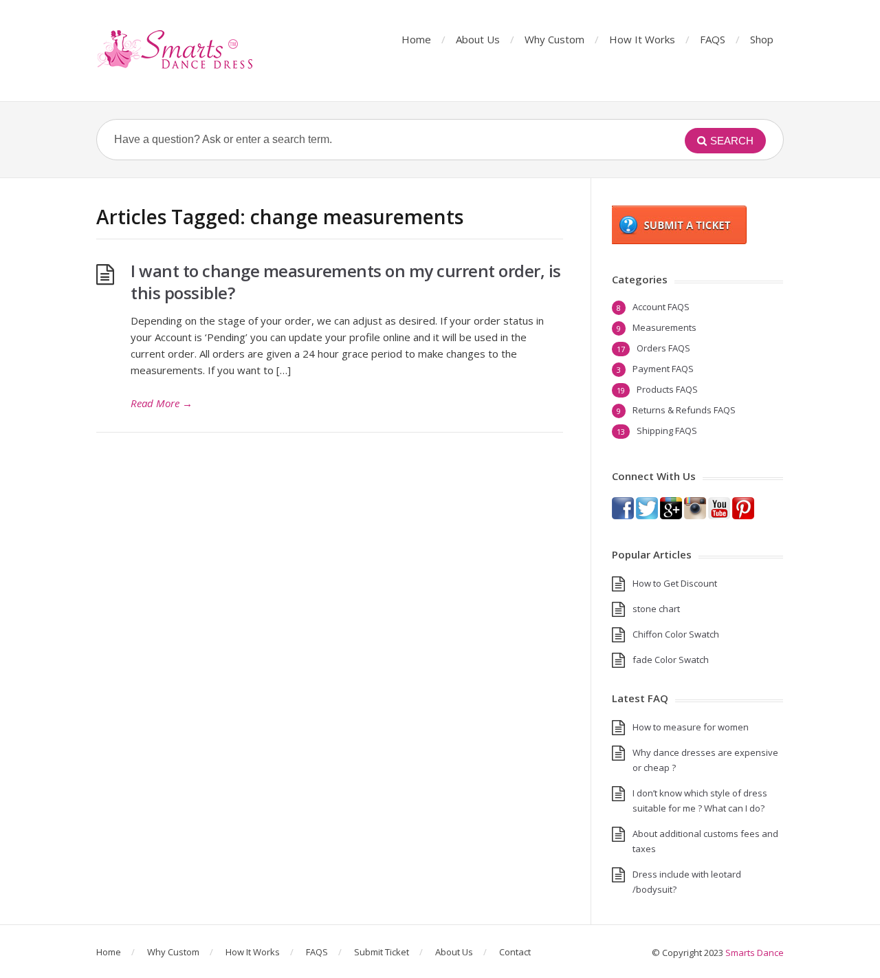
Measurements (664, 327)
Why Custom (554, 39)
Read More (161, 403)
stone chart (656, 608)
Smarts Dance (754, 952)
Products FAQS (667, 389)
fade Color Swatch (670, 659)
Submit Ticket (381, 952)
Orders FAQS (663, 348)
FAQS (712, 39)
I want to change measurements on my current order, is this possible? (346, 281)
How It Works (642, 39)
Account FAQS (661, 307)
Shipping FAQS (667, 430)
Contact (515, 952)
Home (416, 39)
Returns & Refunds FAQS (684, 410)
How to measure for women (690, 727)
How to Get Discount (674, 583)
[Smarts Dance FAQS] (176, 50)
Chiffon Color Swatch (675, 634)
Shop (761, 39)
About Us (478, 39)
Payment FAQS (663, 368)
